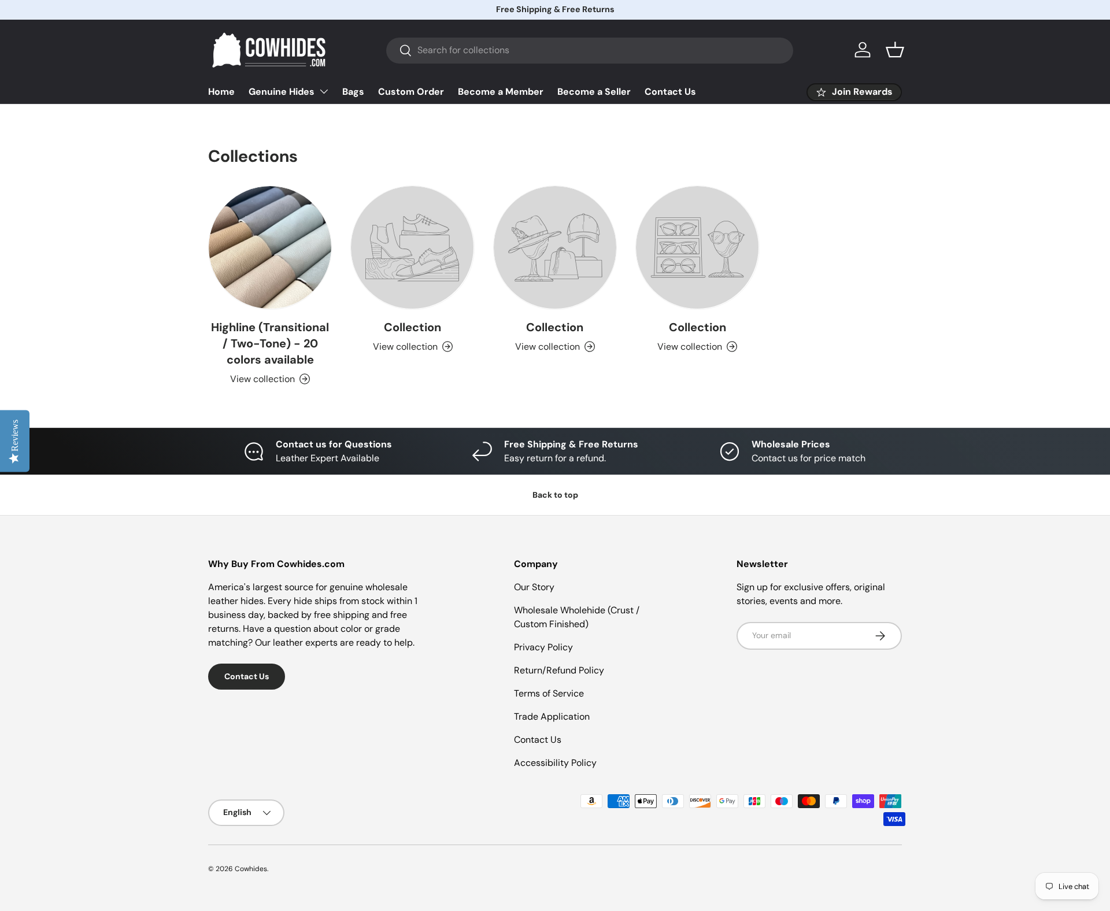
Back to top (555, 495)
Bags (353, 92)
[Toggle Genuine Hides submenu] (324, 91)
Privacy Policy (543, 647)
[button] (895, 49)
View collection (405, 346)
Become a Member (500, 92)
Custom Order (411, 92)
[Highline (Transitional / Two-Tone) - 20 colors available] (270, 247)
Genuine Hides (281, 92)
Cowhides (251, 868)
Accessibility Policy (555, 763)
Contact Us (670, 92)
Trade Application (552, 716)
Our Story (534, 587)
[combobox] (589, 50)
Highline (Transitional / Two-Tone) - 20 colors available (270, 343)
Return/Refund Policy (559, 670)
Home (221, 92)
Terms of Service (549, 693)
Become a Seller (594, 92)
